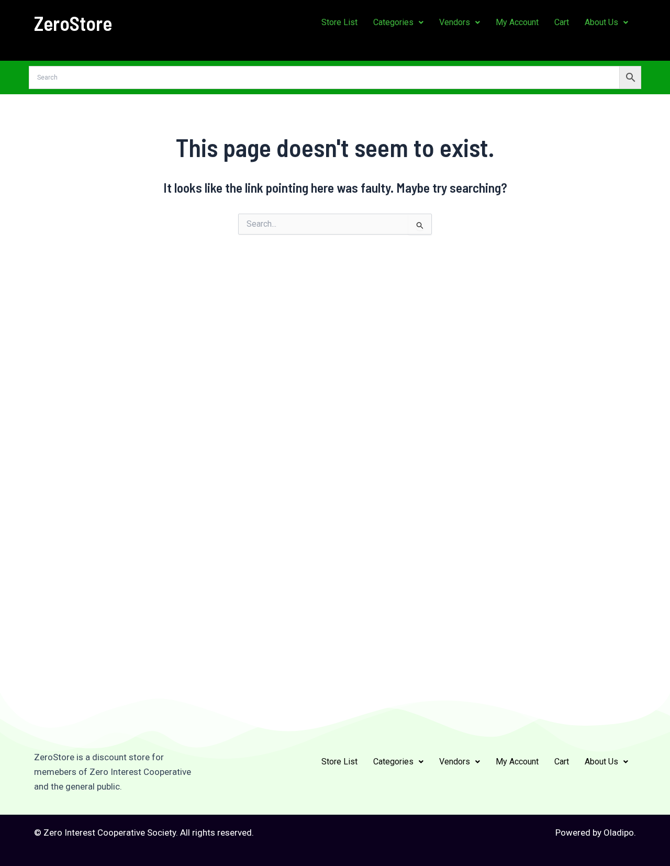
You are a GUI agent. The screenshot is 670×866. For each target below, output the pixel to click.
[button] (398, 22)
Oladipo (619, 832)
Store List (339, 22)
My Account (517, 22)
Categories (393, 22)
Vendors (454, 22)
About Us (601, 22)
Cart (561, 22)
